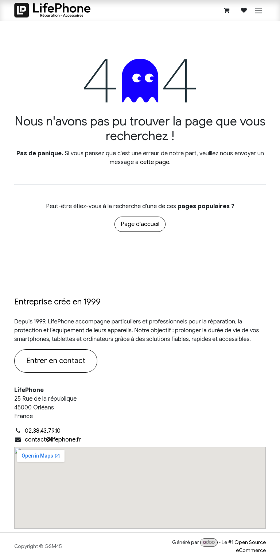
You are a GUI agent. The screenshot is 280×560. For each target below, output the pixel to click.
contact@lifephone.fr (53, 439)
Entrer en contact (55, 360)
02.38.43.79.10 (43, 431)
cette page (154, 162)
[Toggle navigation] (258, 10)
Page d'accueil (140, 224)
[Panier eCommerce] (226, 10)
